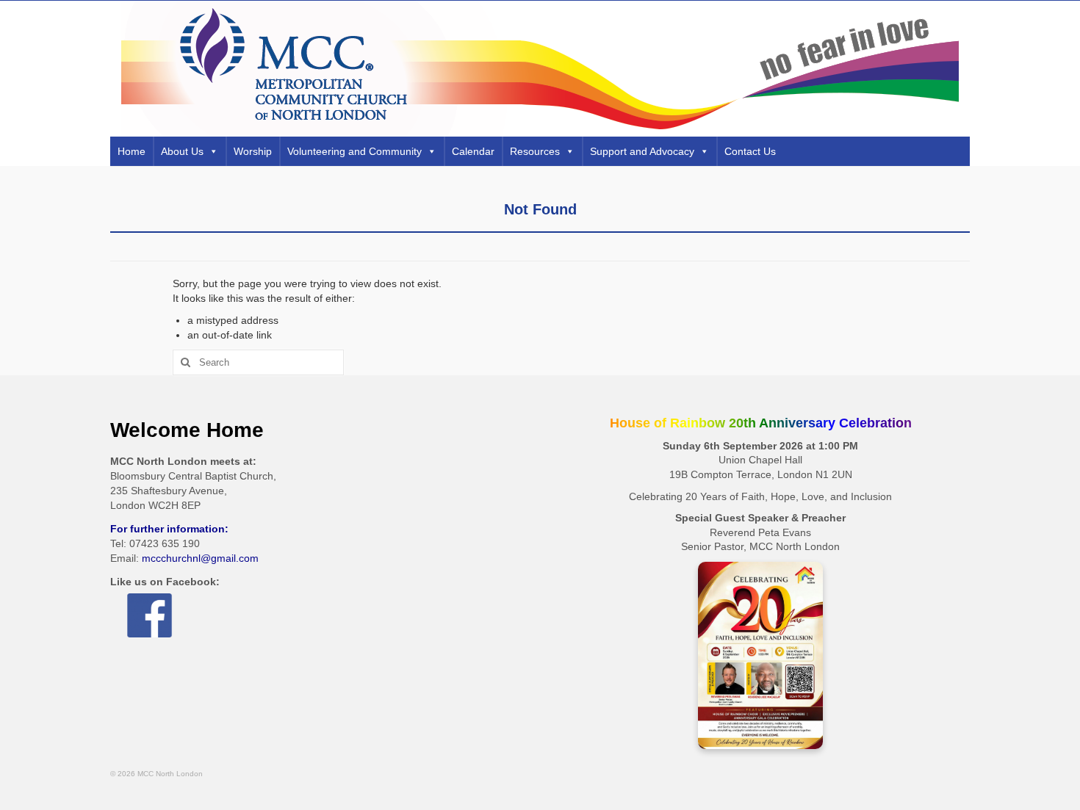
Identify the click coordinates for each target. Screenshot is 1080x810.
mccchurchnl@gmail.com (200, 558)
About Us (182, 151)
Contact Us (750, 151)
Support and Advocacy (642, 151)
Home (131, 151)
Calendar (473, 151)
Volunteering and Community (354, 151)
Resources (535, 151)
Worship (253, 151)
